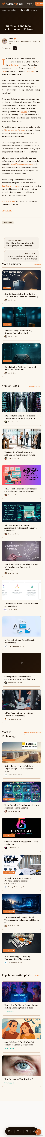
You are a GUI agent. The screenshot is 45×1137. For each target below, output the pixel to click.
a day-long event (16, 65)
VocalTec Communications (22, 164)
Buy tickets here (8, 201)
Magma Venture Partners (14, 130)
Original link (7, 210)
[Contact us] (38, 1132)
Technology (12, 10)
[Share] (34, 1131)
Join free (39, 4)
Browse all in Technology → (32, 733)
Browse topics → (35, 386)
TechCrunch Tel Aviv (10, 186)
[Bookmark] (27, 1131)
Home (4, 10)
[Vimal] (4, 41)
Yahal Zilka (30, 71)
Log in (29, 4)
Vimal (11, 39)
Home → (38, 976)
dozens (24, 111)
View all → (37, 264)
